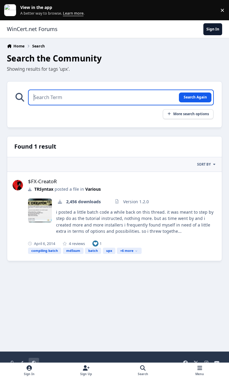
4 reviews (76, 243)
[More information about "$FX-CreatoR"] (40, 210)
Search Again (195, 97)
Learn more (11, 10)
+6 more (127, 250)
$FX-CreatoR (42, 181)
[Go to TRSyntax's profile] (18, 185)
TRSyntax (43, 189)
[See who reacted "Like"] (95, 243)
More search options (191, 113)
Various (93, 189)
